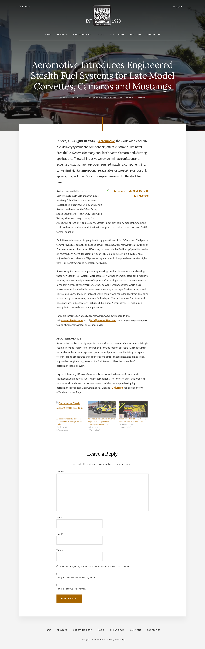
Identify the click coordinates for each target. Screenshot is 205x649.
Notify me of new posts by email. (71, 589)
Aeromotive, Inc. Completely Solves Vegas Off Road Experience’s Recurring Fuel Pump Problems (101, 421)
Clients (80, 98)
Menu (178, 7)
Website (60, 550)
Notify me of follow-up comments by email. (75, 578)
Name (59, 518)
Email (59, 534)
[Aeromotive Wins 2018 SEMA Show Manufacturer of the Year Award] (133, 409)
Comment (61, 472)
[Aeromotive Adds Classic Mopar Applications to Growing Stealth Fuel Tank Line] (70, 409)
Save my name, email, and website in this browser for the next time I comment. (95, 566)
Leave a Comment (135, 98)
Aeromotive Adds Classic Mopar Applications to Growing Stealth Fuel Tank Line (70, 421)
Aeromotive (67, 98)
